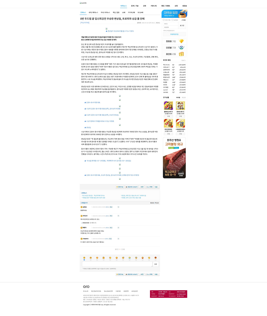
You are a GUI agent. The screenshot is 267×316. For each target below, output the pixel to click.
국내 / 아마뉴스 (105, 12)
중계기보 (135, 6)
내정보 (184, 6)
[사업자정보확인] (114, 297)
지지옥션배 (131, 12)
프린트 (158, 23)
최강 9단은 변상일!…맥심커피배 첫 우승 (93, 195)
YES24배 (140, 12)
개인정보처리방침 (96, 291)
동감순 (152, 203)
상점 (176, 6)
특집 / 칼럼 (116, 12)
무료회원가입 (174, 34)
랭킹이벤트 (165, 6)
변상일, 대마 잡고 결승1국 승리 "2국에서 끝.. (134, 195)
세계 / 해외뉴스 (93, 12)
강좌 (144, 6)
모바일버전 (135, 291)
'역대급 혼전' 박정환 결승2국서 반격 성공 (93, 198)
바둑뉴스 (124, 6)
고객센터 (183, 20)
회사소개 (85, 291)
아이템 (178, 97)
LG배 (123, 12)
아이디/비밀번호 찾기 (168, 30)
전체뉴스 (83, 12)
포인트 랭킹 (167, 60)
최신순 (157, 203)
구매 (168, 116)
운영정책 (126, 291)
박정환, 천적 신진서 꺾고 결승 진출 (131, 198)
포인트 (184, 97)
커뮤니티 (154, 6)
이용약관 (118, 291)
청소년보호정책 (108, 291)
